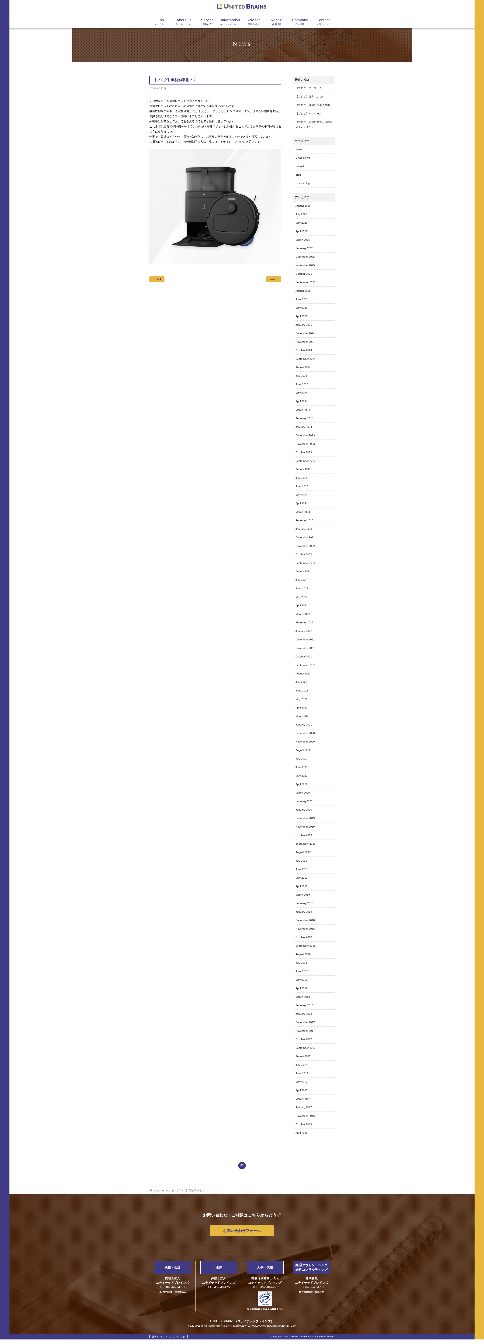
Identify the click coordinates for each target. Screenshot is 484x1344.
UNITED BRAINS (242, 6)
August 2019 (303, 852)
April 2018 (302, 988)
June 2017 (302, 1073)
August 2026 (303, 205)
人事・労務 (265, 1267)
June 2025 (302, 299)
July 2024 (301, 375)
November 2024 (305, 341)
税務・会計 (172, 1267)
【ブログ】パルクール (309, 113)
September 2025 (306, 282)
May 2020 (301, 775)
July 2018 (301, 962)
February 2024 (304, 418)
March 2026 (303, 239)
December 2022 (305, 537)
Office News (303, 157)
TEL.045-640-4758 (218, 1287)
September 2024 (306, 358)
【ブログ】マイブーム (309, 88)
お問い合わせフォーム (242, 1231)
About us (184, 22)
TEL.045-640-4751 (172, 1287)
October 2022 (304, 554)
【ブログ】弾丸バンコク (310, 96)
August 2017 (303, 1056)
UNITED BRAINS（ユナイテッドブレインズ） (242, 1321)
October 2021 (304, 656)
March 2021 (303, 716)
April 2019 (302, 886)
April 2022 (302, 605)
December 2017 (305, 1022)
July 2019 (301, 860)
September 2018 (306, 945)
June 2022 (302, 588)
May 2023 (301, 494)
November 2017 (305, 1030)
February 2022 (304, 622)
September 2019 (306, 843)
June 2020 (302, 767)
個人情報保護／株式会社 (311, 1292)
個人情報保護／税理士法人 (172, 1292)
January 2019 (304, 911)
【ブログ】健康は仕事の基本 (313, 105)
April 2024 (302, 401)
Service (207, 22)
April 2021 (302, 707)
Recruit (277, 22)
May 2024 (301, 392)
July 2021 (301, 682)
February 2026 (304, 248)
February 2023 (304, 520)
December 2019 (305, 818)
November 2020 (305, 741)
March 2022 (303, 613)
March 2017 (303, 1098)
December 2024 (305, 333)
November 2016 (305, 1115)
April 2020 (302, 784)
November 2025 (305, 265)
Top (161, 22)
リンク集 (180, 1336)
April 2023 (302, 503)
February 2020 (304, 801)
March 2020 (303, 792)
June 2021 (302, 690)
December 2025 (305, 256)
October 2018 (304, 937)
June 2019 (302, 869)
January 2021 (304, 724)
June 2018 (302, 971)
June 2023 (302, 486)
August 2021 (303, 673)
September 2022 (306, 562)
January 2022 (304, 630)
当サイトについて (161, 1336)
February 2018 (304, 1005)
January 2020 (304, 809)
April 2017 (302, 1090)
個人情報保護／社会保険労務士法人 (265, 1309)
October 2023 (304, 452)
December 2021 (305, 639)
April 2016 (302, 1132)
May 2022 (301, 596)
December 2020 (305, 733)
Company (300, 22)
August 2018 (303, 954)
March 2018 (303, 996)
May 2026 (301, 222)
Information (230, 22)
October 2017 (304, 1039)
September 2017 (306, 1047)
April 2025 (302, 316)
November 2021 (305, 648)
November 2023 (305, 443)
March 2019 (303, 894)
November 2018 (305, 928)
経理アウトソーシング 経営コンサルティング (312, 1267)
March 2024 (303, 409)
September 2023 (306, 460)
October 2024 (304, 350)
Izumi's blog (303, 183)
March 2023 (303, 511)
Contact (323, 22)
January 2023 (304, 528)
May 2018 (301, 979)
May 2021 (301, 699)
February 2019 (304, 903)
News (299, 149)
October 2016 (304, 1124)
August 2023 (303, 469)
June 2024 (302, 384)
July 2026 (301, 214)
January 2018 (304, 1013)
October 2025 (304, 273)
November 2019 (305, 826)
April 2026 (302, 231)
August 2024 (303, 367)
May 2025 (301, 307)
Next (274, 279)
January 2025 (304, 324)
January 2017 (304, 1107)
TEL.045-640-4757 (265, 1287)
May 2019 (301, 877)
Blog (298, 174)
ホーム (157, 1190)
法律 (219, 1267)
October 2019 (304, 835)
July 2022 (301, 579)
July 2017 (301, 1064)
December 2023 (305, 435)
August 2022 (303, 571)
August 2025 (303, 290)
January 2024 (304, 426)
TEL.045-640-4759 (311, 1287)
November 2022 (305, 545)
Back (157, 279)
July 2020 (301, 758)
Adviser (253, 22)
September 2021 (306, 665)
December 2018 (305, 920)
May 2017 (301, 1081)
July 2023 (301, 477)
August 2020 (303, 750)
